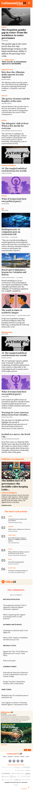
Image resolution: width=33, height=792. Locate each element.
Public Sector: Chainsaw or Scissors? (19, 529)
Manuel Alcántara (13, 564)
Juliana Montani (13, 531)
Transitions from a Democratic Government (17, 519)
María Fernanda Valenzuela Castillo (12, 130)
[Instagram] (14, 761)
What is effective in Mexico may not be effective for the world (18, 552)
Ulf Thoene (19, 277)
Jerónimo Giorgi (6, 505)
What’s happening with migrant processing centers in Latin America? (14, 617)
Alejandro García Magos (12, 624)
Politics (4, 120)
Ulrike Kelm (5, 40)
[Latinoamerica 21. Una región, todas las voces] (14, 753)
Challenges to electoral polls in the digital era (15, 631)
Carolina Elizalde (6, 103)
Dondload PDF (4, 744)
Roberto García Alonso (8, 277)
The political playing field (16, 562)
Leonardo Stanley (9, 666)
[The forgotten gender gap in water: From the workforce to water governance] (16, 17)
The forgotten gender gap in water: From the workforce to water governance (14, 34)
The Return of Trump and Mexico (18, 570)
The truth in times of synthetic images (12, 311)
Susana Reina (5, 203)
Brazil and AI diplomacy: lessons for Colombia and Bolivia (14, 272)
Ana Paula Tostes (9, 645)
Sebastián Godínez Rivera (15, 522)
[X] (22, 761)
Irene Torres (5, 237)
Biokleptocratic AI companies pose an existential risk (11, 232)
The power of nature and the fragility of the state (16, 100)
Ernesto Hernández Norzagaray (17, 555)
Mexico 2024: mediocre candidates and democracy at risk (15, 639)
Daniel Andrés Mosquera (8, 315)
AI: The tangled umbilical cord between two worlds (14, 169)
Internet (4, 95)
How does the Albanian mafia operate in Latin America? (13, 74)
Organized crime (7, 69)
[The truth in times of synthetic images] (16, 301)
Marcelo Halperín (7, 173)
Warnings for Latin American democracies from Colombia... (15, 413)
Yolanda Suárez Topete (23, 315)
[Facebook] (10, 761)
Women (4, 196)
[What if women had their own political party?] (16, 185)
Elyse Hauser (13, 237)
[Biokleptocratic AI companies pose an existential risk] (16, 220)
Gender (4, 27)
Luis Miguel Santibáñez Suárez (16, 572)
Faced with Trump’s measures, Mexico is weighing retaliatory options (17, 539)
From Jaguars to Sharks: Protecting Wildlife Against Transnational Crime (15, 704)
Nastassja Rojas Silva (11, 599)
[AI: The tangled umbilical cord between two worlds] (16, 155)
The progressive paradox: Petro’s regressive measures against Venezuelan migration (14, 607)
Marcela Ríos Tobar (7, 417)
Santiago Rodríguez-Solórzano (10, 439)
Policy (9, 559)
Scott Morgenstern (13, 542)
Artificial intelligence (9, 165)
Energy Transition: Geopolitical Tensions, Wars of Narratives (14, 683)
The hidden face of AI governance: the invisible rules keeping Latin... (15, 485)
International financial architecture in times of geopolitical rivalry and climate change (15, 674)
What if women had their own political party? (14, 200)
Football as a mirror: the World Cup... (16, 435)
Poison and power (9, 661)
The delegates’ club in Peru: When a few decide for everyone (15, 126)
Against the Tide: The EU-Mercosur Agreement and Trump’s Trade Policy (15, 653)
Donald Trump (12, 535)
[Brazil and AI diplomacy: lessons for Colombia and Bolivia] (16, 260)
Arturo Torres (6, 79)
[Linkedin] (18, 761)
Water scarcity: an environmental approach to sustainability (14, 63)
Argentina (10, 526)
